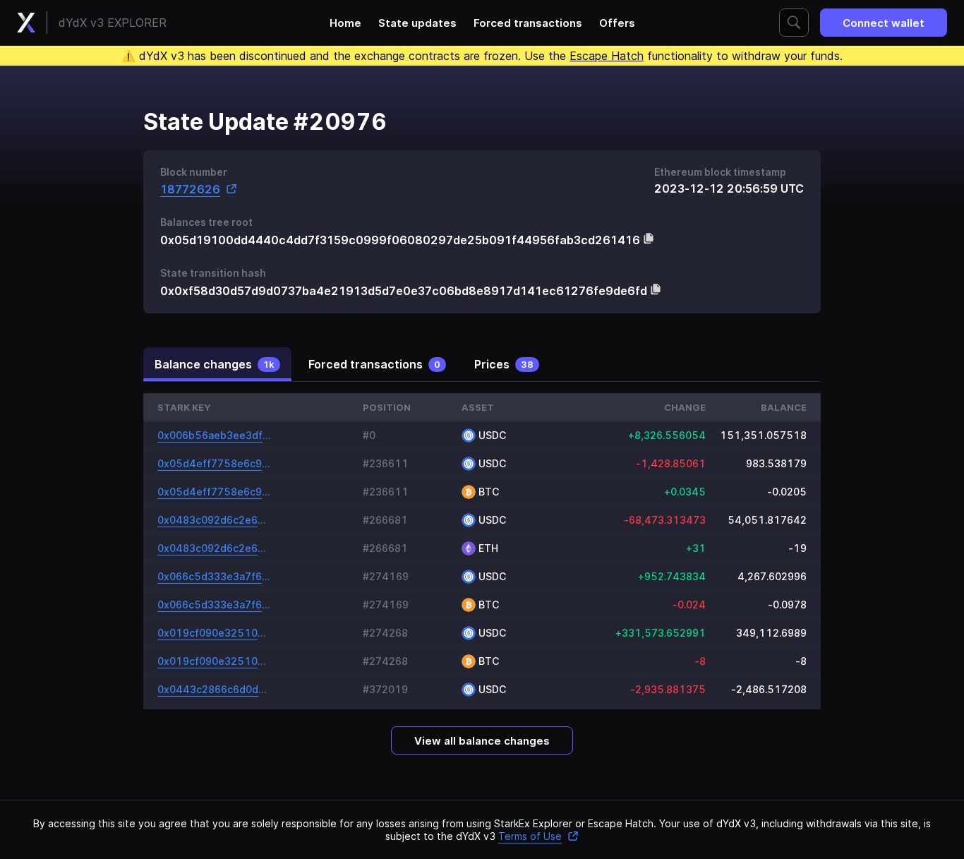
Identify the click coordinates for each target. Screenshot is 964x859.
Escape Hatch (607, 56)
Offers (617, 23)
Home (345, 23)
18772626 (190, 189)
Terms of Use (530, 836)
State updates (417, 23)
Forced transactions (528, 23)
